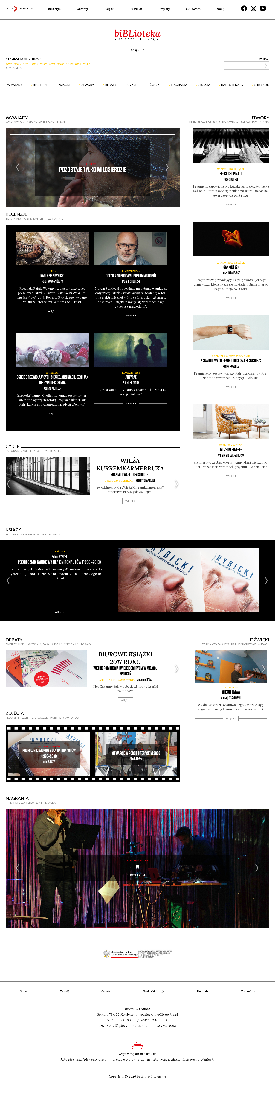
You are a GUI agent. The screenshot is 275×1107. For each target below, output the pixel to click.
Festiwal (136, 9)
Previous (18, 168)
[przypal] (131, 377)
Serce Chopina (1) (231, 173)
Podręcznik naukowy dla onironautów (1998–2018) (59, 562)
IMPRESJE (52, 372)
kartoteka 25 (232, 84)
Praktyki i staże (153, 991)
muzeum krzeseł (231, 450)
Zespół (64, 991)
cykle (132, 84)
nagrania (179, 84)
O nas (24, 991)
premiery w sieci (231, 445)
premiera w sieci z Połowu (231, 356)
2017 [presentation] (86, 64)
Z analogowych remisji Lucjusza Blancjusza (231, 360)
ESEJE (52, 271)
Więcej (52, 311)
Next (167, 168)
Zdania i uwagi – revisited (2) (130, 475)
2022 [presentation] (43, 64)
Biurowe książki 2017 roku (125, 658)
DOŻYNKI (59, 551)
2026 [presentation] (9, 64)
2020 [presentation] (60, 64)
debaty (111, 84)
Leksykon (261, 84)
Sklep (220, 9)
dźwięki (153, 84)
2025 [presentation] (17, 64)
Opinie (106, 991)
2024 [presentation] (26, 64)
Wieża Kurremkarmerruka (130, 464)
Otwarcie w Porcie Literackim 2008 (136, 753)
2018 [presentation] (77, 64)
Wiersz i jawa (231, 692)
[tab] (10, 64)
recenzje (40, 84)
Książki (109, 9)
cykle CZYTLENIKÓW (119, 480)
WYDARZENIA (230, 687)
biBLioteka (193, 9)
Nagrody (203, 991)
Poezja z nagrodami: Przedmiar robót (131, 276)
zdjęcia (204, 84)
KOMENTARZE (131, 271)
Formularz (248, 991)
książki (64, 84)
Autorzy (82, 9)
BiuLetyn (54, 9)
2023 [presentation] (34, 64)
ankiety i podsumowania (117, 680)
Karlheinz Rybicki (52, 276)
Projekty (164, 9)
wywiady (14, 84)
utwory (87, 84)
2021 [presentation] (52, 64)
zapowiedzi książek (231, 169)
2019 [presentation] (69, 64)
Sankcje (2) (231, 267)
